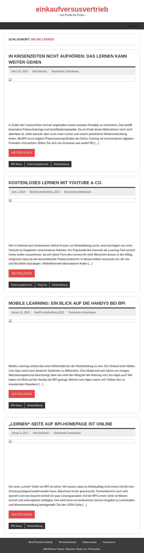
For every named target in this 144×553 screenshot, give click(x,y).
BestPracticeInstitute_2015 (45, 191)
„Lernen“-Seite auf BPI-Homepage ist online (60, 424)
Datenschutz (90, 542)
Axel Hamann (39, 71)
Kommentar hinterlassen (65, 71)
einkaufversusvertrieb (72, 9)
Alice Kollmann (41, 432)
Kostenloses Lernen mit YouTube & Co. (55, 182)
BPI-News (16, 164)
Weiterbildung (61, 164)
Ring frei (42, 284)
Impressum (109, 542)
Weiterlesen (21, 152)
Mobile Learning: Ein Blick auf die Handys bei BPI (67, 303)
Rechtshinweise (67, 542)
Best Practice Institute (41, 542)
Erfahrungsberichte (37, 164)
